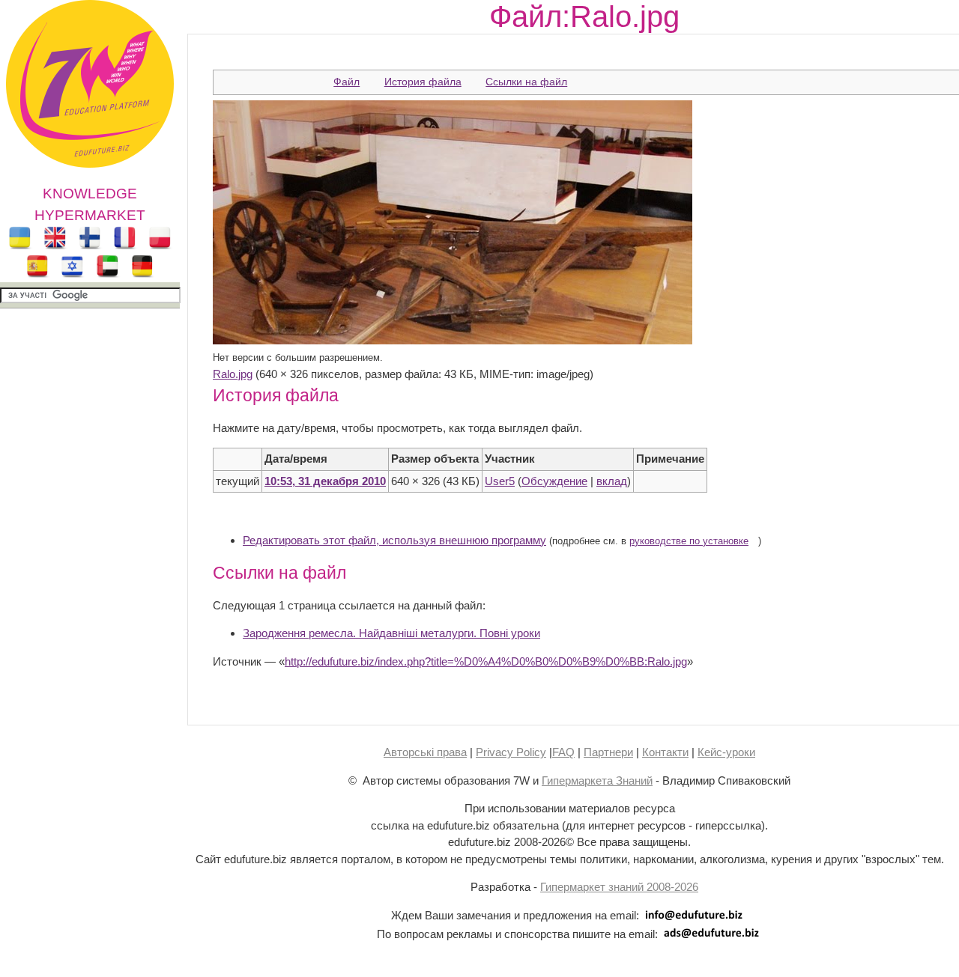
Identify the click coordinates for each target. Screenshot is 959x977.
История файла (423, 82)
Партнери (608, 752)
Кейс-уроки (726, 752)
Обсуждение (554, 481)
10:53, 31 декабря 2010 (325, 481)
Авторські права (425, 752)
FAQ (563, 752)
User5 (500, 481)
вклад (611, 481)
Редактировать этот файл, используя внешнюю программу (394, 540)
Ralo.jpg (232, 374)
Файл (346, 82)
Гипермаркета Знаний (597, 780)
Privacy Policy (511, 752)
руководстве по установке (688, 541)
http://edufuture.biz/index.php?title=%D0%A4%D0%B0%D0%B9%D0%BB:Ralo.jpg (486, 661)
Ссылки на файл (526, 82)
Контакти (665, 752)
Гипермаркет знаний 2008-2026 (619, 886)
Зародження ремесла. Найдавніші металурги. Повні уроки (391, 633)
